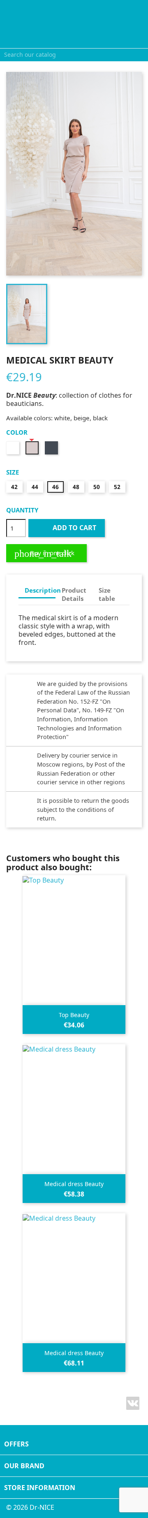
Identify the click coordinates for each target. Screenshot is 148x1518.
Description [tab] (40, 590)
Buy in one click (44, 553)
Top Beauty (74, 1015)
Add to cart (67, 527)
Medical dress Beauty (74, 1184)
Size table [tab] (107, 594)
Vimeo (132, 1403)
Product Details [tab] (74, 594)
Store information (39, 1487)
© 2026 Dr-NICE (30, 1507)
